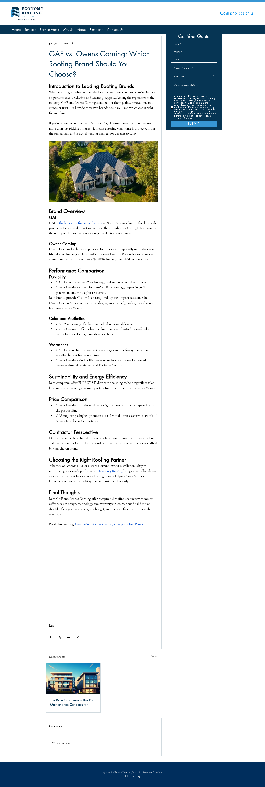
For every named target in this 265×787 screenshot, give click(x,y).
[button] (49, 29)
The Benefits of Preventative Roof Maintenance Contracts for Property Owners (72, 702)
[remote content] (103, 573)
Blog (51, 625)
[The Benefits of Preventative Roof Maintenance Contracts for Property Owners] (73, 678)
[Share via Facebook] (50, 637)
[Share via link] (77, 637)
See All (154, 656)
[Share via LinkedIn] (68, 637)
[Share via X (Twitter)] (59, 637)
